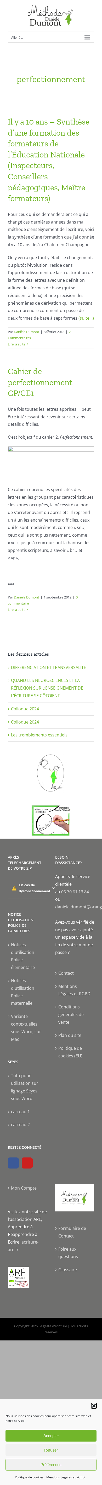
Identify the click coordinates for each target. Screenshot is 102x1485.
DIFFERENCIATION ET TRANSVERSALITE (48, 667)
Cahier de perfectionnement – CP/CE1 (44, 382)
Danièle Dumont (26, 331)
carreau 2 (20, 1124)
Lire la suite (16, 344)
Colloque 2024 (25, 709)
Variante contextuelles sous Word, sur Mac (26, 1027)
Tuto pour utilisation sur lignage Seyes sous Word (24, 1087)
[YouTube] (27, 1163)
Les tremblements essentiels (39, 735)
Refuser (51, 1450)
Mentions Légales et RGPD (65, 1477)
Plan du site (69, 1035)
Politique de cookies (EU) (70, 1052)
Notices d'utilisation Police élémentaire (23, 956)
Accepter (51, 1435)
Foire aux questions (68, 1253)
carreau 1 (20, 1112)
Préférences (51, 1464)
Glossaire (67, 1270)
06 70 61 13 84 (75, 892)
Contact (66, 973)
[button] (94, 1405)
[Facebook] (13, 1163)
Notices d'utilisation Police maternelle (22, 992)
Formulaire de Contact (72, 1232)
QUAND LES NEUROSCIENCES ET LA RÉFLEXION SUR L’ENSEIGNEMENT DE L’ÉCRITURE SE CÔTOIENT (47, 688)
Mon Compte (24, 1188)
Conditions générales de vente (71, 1014)
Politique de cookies (29, 1477)
